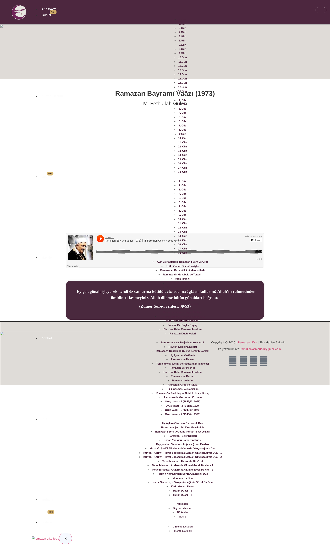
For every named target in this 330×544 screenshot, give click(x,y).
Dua (44, 419)
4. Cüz (182, 112)
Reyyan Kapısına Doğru (182, 346)
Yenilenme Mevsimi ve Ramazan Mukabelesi (182, 363)
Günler (48, 15)
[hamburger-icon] (321, 10)
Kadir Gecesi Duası (182, 486)
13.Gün (182, 70)
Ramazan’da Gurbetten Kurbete (183, 397)
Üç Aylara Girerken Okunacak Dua (182, 423)
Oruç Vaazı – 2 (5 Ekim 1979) (183, 405)
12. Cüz (182, 146)
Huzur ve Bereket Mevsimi (182, 287)
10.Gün (182, 57)
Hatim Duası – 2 (182, 494)
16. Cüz (182, 163)
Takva (182, 308)
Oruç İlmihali (182, 278)
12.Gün (182, 65)
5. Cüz (182, 117)
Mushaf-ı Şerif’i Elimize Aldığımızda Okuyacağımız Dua (182, 448)
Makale (46, 257)
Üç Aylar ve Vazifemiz (182, 355)
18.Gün (182, 91)
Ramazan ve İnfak (182, 380)
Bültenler (182, 512)
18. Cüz (182, 171)
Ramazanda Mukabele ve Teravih (182, 274)
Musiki (182, 516)
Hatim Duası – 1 (182, 490)
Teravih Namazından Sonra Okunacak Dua (182, 473)
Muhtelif (47, 499)
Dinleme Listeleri (183, 526)
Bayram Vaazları (182, 508)
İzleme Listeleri (183, 530)
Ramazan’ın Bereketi (182, 299)
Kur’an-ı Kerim (52, 96)
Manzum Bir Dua (183, 478)
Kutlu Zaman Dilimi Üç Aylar (182, 266)
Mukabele (182, 503)
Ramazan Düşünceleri (182, 333)
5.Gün (182, 36)
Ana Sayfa (48, 9)
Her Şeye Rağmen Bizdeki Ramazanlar (183, 316)
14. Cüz (182, 154)
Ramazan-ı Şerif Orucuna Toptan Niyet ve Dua (182, 431)
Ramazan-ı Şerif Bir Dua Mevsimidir (182, 427)
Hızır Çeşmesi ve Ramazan (183, 388)
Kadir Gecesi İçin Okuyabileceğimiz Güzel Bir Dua (183, 482)
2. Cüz (182, 104)
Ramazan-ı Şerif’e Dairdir (183, 282)
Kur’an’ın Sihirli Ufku (182, 295)
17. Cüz (182, 167)
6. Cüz (182, 121)
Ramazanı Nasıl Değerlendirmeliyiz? (182, 342)
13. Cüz (182, 150)
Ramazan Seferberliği (182, 367)
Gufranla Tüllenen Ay (182, 291)
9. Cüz (182, 214)
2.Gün (182, 23)
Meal (46, 176)
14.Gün (182, 74)
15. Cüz (182, 159)
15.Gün (182, 78)
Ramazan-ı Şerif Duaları (182, 435)
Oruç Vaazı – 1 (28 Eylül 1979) (182, 401)
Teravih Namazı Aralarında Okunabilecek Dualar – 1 (182, 465)
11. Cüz (182, 142)
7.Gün (182, 44)
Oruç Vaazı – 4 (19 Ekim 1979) (182, 414)
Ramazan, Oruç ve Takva (182, 384)
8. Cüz (182, 129)
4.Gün (182, 32)
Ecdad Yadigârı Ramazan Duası (182, 440)
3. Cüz (182, 108)
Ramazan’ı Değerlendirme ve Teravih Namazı (182, 350)
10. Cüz (182, 138)
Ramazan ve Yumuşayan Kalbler (182, 312)
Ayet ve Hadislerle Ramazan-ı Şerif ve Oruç (182, 261)
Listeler (46, 522)
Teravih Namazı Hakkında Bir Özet (182, 461)
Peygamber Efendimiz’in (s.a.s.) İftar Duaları (182, 444)
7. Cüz (182, 125)
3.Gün (182, 27)
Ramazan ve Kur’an (182, 376)
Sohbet (46, 338)
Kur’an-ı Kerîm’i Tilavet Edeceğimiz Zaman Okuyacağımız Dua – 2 (182, 456)
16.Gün (182, 82)
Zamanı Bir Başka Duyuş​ (182, 325)
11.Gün (182, 61)
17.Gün (182, 87)
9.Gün (182, 53)
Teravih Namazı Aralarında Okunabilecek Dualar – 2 (182, 469)
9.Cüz (182, 133)
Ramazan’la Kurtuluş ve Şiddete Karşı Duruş (182, 393)
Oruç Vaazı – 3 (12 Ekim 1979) (182, 409)
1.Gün (182, 19)
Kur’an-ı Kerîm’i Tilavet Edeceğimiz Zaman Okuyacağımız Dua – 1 (182, 452)
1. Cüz (182, 100)
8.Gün (182, 48)
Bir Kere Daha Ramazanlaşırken (182, 329)
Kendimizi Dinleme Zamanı (183, 303)
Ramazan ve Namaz (182, 359)
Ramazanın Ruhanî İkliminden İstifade (182, 270)
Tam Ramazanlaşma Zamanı (182, 320)
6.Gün (182, 40)
